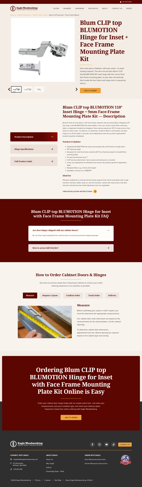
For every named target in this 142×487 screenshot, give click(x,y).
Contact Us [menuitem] (117, 9)
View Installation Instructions (77, 192)
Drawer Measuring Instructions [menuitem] (96, 464)
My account (126, 2)
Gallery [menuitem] (48, 468)
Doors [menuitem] (56, 9)
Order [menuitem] (129, 9)
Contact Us (125, 445)
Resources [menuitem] (93, 9)
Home (12, 15)
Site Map (58, 480)
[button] (16, 89)
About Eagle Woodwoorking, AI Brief (79, 480)
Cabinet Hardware (23, 15)
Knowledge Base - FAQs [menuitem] (55, 471)
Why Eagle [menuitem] (50, 464)
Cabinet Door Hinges (40, 15)
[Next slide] (76, 89)
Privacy (37, 480)
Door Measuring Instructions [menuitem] (95, 460)
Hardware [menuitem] (79, 9)
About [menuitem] (105, 9)
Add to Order (90, 91)
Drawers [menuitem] (67, 9)
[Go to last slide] (9, 89)
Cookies (47, 480)
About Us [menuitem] (49, 460)
